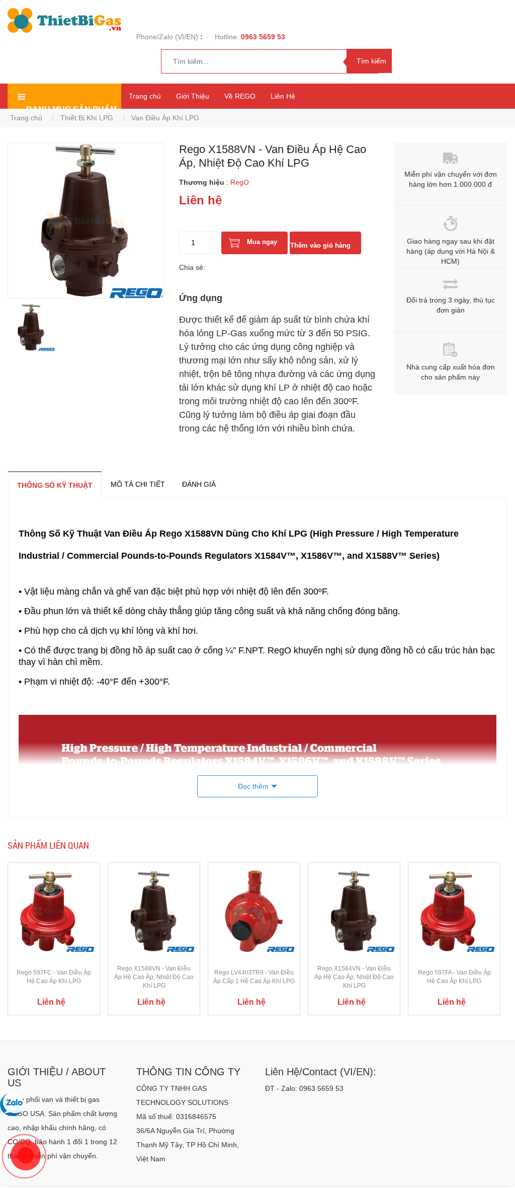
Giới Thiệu (192, 96)
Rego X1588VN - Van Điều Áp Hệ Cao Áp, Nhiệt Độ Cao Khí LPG (154, 977)
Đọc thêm (253, 786)
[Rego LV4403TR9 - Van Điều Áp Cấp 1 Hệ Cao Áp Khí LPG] (254, 911)
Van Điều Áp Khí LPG (165, 118)
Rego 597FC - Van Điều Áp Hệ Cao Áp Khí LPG (54, 977)
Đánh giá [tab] (199, 484)
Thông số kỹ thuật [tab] (55, 485)
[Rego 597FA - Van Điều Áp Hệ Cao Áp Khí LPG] (454, 911)
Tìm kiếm (371, 61)
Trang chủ (145, 96)
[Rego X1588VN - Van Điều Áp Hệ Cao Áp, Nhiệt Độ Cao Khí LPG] (154, 911)
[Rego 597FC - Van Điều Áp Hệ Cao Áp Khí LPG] (54, 911)
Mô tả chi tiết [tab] (138, 484)
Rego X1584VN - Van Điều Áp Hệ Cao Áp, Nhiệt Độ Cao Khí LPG (354, 977)
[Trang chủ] (64, 20)
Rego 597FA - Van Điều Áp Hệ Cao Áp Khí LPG (454, 977)
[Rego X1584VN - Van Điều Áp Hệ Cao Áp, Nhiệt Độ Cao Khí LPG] (354, 911)
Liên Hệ (283, 96)
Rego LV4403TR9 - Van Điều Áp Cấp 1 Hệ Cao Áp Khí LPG (254, 977)
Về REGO (239, 96)
